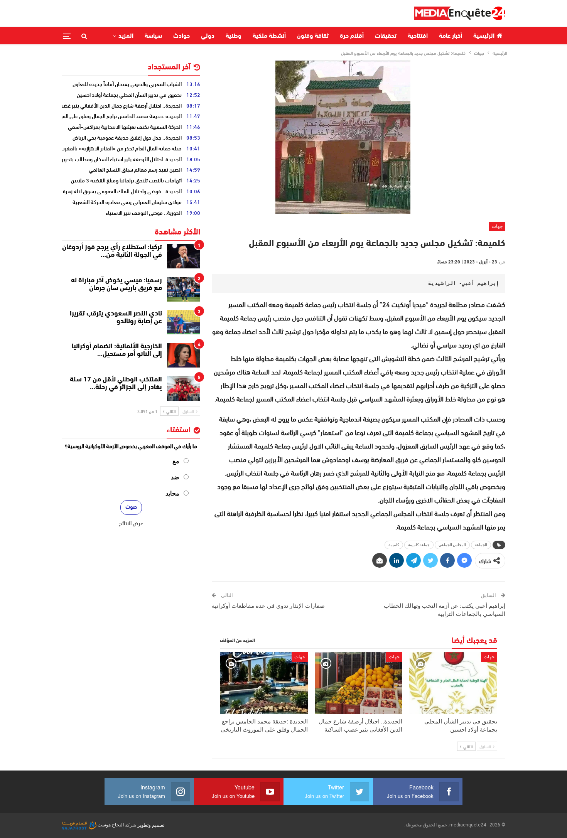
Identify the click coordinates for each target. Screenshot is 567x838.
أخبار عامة (450, 36)
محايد (172, 493)
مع (175, 461)
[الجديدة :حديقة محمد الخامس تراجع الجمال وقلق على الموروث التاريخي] (264, 682)
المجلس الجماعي (452, 545)
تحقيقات (386, 36)
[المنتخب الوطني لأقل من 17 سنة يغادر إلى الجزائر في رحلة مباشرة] (183, 388)
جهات (497, 226)
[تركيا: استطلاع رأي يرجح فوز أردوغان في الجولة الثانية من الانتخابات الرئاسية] (183, 256)
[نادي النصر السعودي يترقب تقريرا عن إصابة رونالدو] (183, 322)
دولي (207, 36)
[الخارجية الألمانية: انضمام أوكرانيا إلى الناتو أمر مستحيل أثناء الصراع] (183, 355)
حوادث (181, 36)
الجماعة (481, 545)
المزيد (125, 36)
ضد (175, 477)
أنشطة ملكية (269, 36)
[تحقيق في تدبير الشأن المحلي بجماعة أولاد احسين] (453, 682)
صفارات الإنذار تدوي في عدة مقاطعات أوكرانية (268, 605)
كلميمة (393, 545)
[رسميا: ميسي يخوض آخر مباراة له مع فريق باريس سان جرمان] (183, 289)
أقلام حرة (352, 36)
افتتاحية (418, 36)
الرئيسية (483, 36)
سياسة (153, 36)
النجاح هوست (110, 825)
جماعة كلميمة (419, 545)
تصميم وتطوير (150, 825)
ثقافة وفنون (313, 36)
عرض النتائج (131, 523)
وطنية (233, 36)
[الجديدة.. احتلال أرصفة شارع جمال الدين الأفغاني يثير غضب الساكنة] (359, 682)
